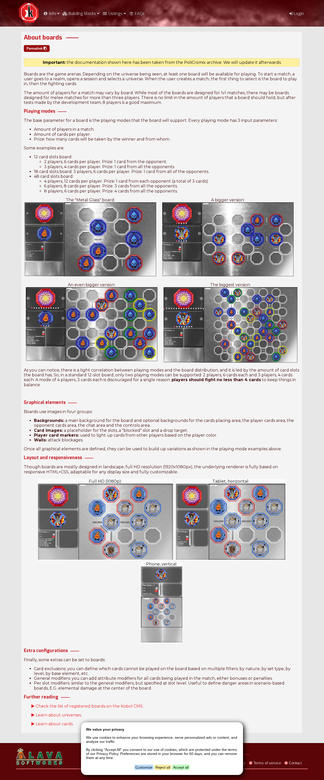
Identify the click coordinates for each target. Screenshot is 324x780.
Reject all (162, 767)
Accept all (181, 767)
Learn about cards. (54, 723)
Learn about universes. (58, 715)
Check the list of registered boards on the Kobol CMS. (89, 706)
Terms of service (266, 763)
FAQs (139, 13)
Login (298, 13)
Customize (143, 767)
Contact (295, 763)
